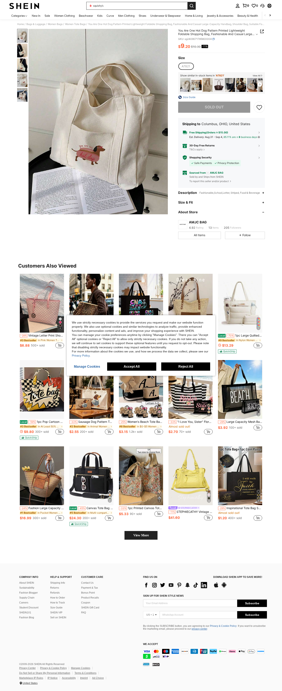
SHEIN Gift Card (90, 607)
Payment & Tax (89, 587)
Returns (54, 587)
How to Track (57, 602)
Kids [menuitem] (99, 15)
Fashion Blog (26, 617)
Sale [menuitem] (47, 15)
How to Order (57, 597)
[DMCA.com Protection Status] (156, 664)
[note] (227, 351)
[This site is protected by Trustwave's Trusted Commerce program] (146, 664)
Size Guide (56, 607)
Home (20, 24)
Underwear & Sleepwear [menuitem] (165, 15)
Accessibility (69, 678)
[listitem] (185, 85)
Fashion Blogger (28, 592)
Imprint (84, 678)
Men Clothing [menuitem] (126, 15)
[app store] (216, 587)
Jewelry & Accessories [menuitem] (220, 15)
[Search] (191, 6)
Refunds (55, 592)
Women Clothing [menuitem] (64, 15)
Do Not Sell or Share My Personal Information (44, 673)
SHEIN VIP (56, 612)
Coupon (85, 602)
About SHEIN (26, 582)
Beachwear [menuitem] (86, 15)
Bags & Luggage (35, 24)
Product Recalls (90, 597)
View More (141, 535)
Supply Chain (26, 597)
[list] (176, 585)
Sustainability (26, 587)
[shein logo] (24, 6)
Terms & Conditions (85, 673)
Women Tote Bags (75, 24)
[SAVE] (259, 107)
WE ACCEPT (150, 644)
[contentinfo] (205, 654)
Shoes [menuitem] (142, 15)
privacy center (199, 628)
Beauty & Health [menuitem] (247, 15)
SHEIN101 (25, 612)
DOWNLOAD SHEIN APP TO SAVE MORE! (237, 577)
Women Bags (55, 24)
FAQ (83, 612)
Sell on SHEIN (58, 617)
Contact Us (87, 582)
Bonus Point (88, 592)
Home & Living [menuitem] (194, 15)
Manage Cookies (80, 668)
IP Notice (52, 678)
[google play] (224, 587)
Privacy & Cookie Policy (223, 626)
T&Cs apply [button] (196, 149)
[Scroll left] (265, 16)
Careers (23, 602)
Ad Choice (98, 678)
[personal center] (237, 5)
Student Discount (28, 607)
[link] (245, 5)
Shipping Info (57, 582)
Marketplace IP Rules (31, 678)
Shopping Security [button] (200, 157)
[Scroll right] (270, 16)
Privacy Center (27, 668)
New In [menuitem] (36, 15)
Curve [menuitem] (110, 15)
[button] (262, 5)
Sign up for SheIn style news (163, 595)
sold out (214, 107)
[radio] (186, 66)
